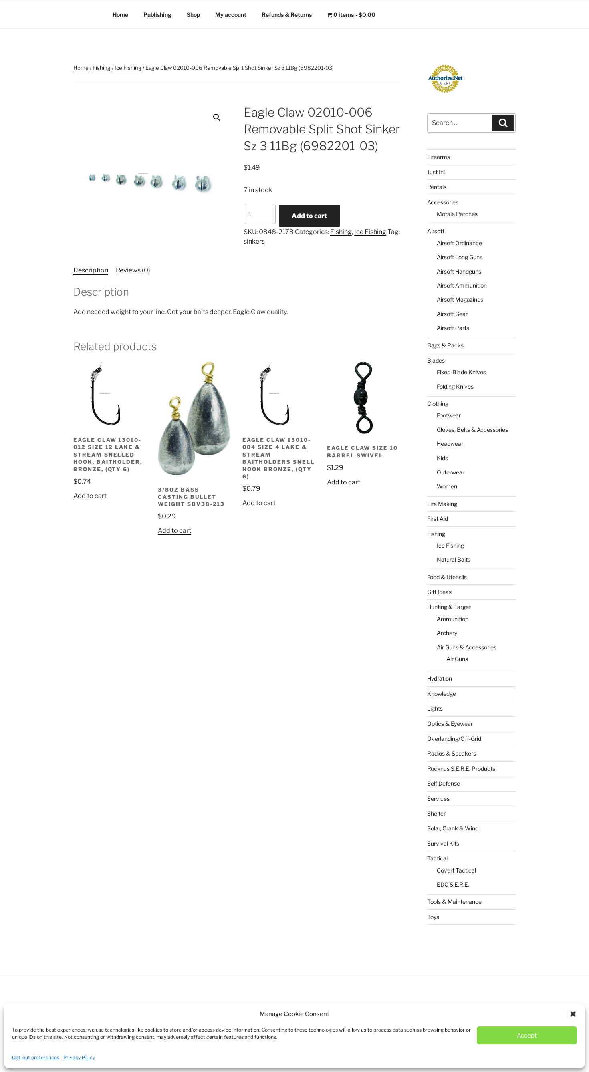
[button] (573, 1014)
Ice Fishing (128, 67)
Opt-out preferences (35, 1057)
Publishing (157, 14)
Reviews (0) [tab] (133, 270)
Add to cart (309, 216)
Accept (527, 1035)
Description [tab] (90, 270)
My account (230, 14)
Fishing (102, 67)
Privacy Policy (79, 1057)
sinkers (254, 241)
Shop (193, 14)
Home (120, 14)
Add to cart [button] (90, 496)
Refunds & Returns (287, 14)
